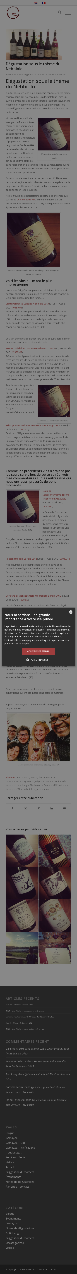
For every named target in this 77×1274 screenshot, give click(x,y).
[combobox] (71, 612)
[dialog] (38, 637)
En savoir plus (23, 643)
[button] (38, 660)
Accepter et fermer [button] (38, 651)
